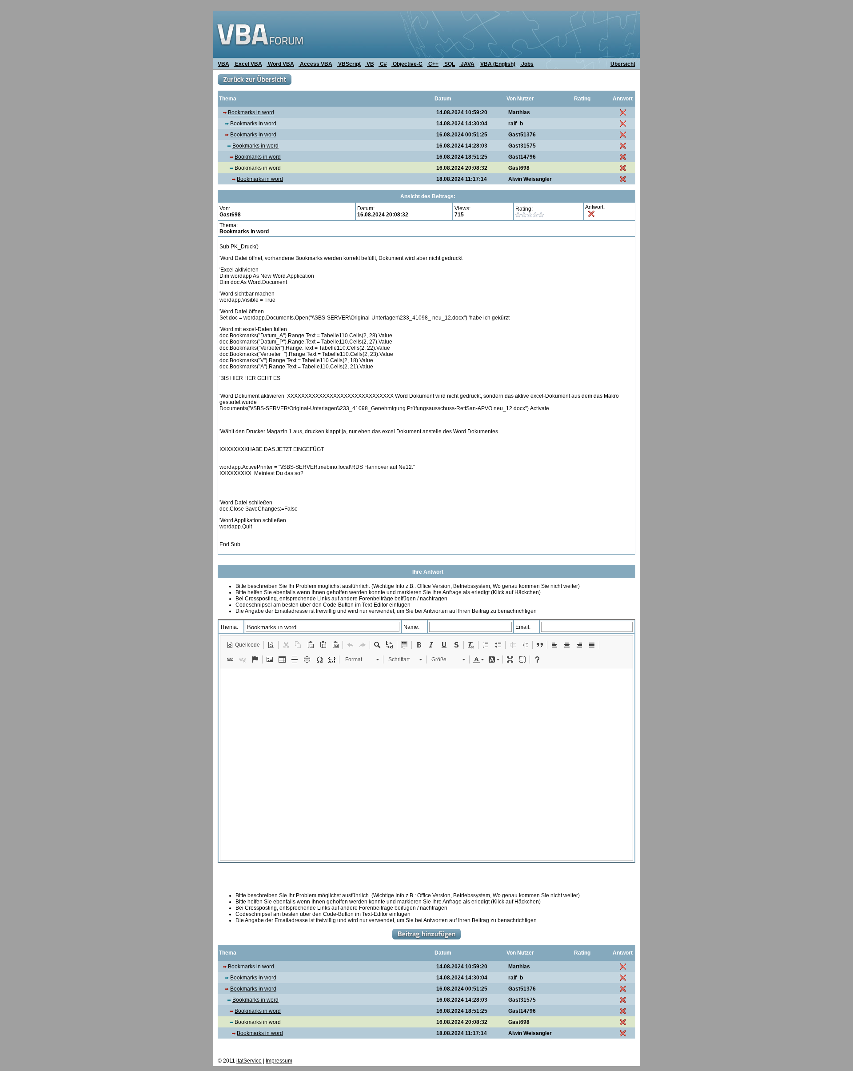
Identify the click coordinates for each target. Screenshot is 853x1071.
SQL (449, 64)
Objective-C (407, 64)
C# (383, 64)
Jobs (527, 64)
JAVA (466, 64)
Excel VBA (248, 64)
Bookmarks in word (251, 112)
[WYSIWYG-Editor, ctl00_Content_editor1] (426, 764)
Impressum (279, 1061)
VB (369, 64)
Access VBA (315, 64)
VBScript (349, 64)
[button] (243, 645)
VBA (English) (497, 64)
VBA (223, 64)
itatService (249, 1061)
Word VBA (280, 64)
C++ (432, 64)
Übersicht (622, 64)
